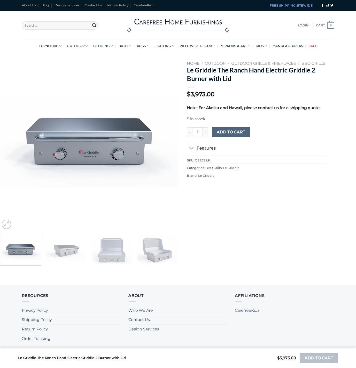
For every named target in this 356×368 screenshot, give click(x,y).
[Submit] (94, 25)
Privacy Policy (35, 310)
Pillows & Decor (196, 46)
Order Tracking (36, 338)
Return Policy (117, 5)
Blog (45, 5)
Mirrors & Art (234, 46)
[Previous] (9, 141)
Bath (123, 46)
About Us (29, 5)
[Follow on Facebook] (322, 5)
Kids (260, 46)
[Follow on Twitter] (331, 5)
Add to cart (231, 132)
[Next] (168, 141)
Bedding (101, 46)
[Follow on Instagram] (327, 5)
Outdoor (76, 46)
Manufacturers (287, 46)
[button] (303, 25)
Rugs (141, 46)
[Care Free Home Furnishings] (178, 25)
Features (206, 148)
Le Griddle (231, 168)
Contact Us (93, 5)
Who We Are (140, 310)
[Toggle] (191, 149)
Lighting (163, 46)
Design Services (66, 5)
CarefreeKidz (144, 5)
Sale (313, 46)
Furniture (48, 46)
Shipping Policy (37, 319)
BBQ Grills (213, 168)
